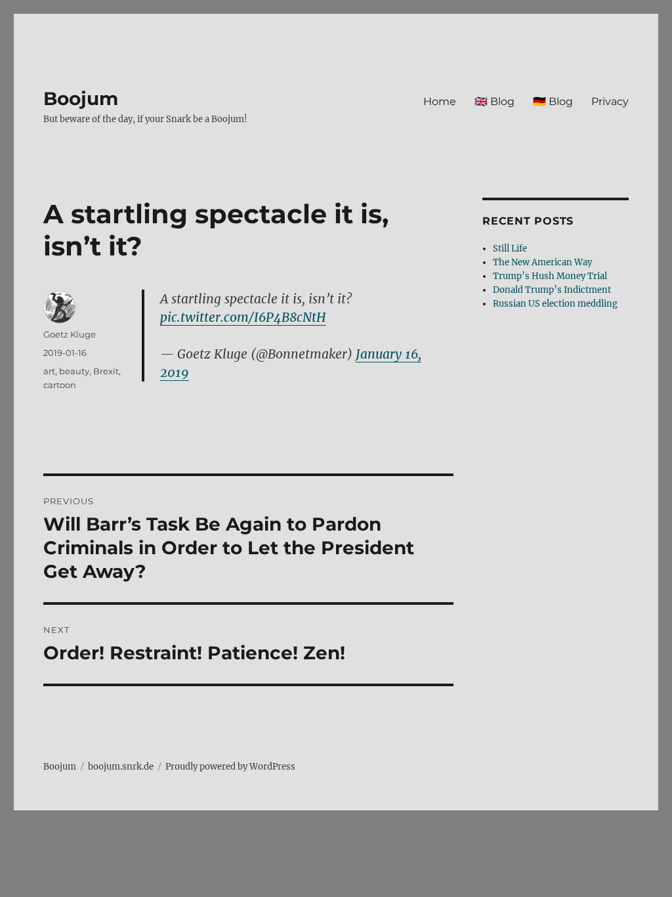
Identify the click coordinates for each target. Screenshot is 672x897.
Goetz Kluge (69, 334)
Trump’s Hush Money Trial (550, 276)
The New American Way (542, 262)
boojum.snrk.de (121, 766)
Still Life (510, 248)
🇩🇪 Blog (553, 101)
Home (439, 101)
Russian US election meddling (555, 303)
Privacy (610, 101)
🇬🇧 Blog (494, 101)
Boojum (80, 98)
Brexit (106, 371)
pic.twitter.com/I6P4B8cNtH (243, 317)
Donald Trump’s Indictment (552, 289)
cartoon (59, 385)
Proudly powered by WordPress (230, 766)
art (49, 371)
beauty (74, 371)
